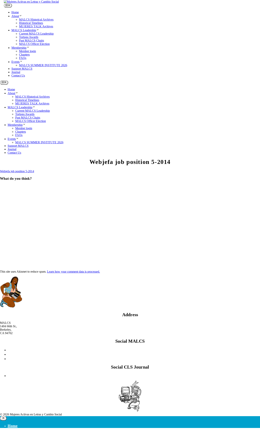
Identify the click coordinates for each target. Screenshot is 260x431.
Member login (27, 51)
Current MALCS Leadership (36, 33)
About (15, 16)
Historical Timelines (31, 23)
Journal (15, 72)
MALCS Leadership (23, 30)
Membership (18, 47)
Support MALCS (21, 68)
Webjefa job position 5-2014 (17, 171)
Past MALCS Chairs (31, 40)
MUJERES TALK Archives (36, 26)
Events (15, 61)
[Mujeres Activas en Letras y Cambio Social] (31, 1)
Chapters (24, 54)
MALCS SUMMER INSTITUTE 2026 (43, 65)
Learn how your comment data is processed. (73, 271)
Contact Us (18, 75)
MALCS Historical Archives (36, 19)
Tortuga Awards (28, 37)
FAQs (22, 58)
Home (15, 12)
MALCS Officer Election (34, 43)
